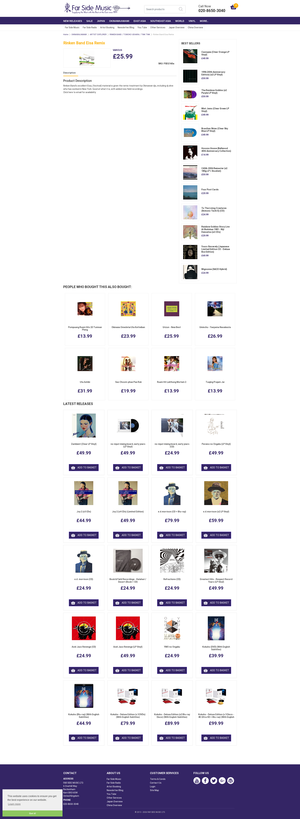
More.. (204, 21)
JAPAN (101, 21)
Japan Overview (177, 27)
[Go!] (181, 9)
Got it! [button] (32, 813)
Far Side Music (72, 27)
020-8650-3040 (71, 804)
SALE (89, 21)
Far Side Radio (90, 27)
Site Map (154, 790)
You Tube (142, 27)
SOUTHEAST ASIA (160, 21)
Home (65, 34)
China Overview (195, 27)
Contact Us (155, 783)
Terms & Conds (157, 779)
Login (152, 786)
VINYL (192, 21)
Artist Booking (107, 27)
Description (69, 73)
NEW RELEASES (72, 21)
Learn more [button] (14, 804)
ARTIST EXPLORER (98, 34)
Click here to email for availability (79, 92)
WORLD (179, 21)
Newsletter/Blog (126, 27)
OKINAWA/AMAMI (119, 21)
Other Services (157, 27)
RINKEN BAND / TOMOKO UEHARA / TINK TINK (130, 34)
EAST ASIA (140, 21)
